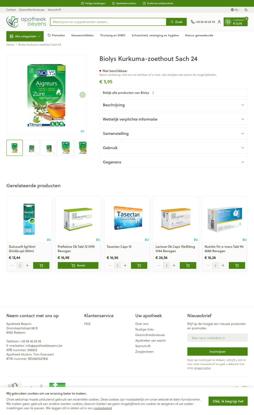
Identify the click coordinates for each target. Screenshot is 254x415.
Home (10, 45)
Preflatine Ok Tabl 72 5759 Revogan (76, 248)
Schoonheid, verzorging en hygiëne (155, 35)
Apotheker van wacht (150, 340)
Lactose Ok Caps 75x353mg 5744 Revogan (175, 248)
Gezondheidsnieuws (32, 10)
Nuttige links (144, 329)
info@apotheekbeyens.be (44, 345)
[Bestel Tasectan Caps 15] (139, 265)
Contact (11, 10)
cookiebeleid (103, 408)
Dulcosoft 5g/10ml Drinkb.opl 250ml (22, 248)
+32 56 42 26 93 (30, 341)
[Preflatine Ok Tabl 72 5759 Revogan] (78, 219)
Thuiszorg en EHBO (112, 35)
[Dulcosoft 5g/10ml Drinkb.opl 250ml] (29, 219)
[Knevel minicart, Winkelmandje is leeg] (228, 21)
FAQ (87, 324)
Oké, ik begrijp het (228, 401)
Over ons (141, 324)
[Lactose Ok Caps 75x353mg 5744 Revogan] (175, 219)
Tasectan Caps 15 (119, 246)
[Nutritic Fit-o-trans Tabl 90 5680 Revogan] (224, 219)
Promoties (58, 35)
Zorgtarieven (144, 351)
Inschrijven (218, 351)
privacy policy (202, 368)
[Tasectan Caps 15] (127, 219)
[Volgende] (82, 95)
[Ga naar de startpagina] (26, 22)
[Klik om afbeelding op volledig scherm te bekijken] (47, 95)
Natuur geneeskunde (199, 35)
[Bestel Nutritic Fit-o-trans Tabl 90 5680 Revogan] (237, 265)
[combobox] (108, 22)
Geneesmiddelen (82, 35)
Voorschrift (54, 10)
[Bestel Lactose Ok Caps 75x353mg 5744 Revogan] (188, 265)
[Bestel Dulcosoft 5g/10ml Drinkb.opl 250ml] (41, 265)
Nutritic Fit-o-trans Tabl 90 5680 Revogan (224, 248)
